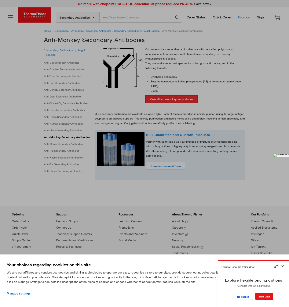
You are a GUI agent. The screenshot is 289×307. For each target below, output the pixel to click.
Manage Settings (19, 293)
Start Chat (264, 296)
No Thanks (243, 296)
